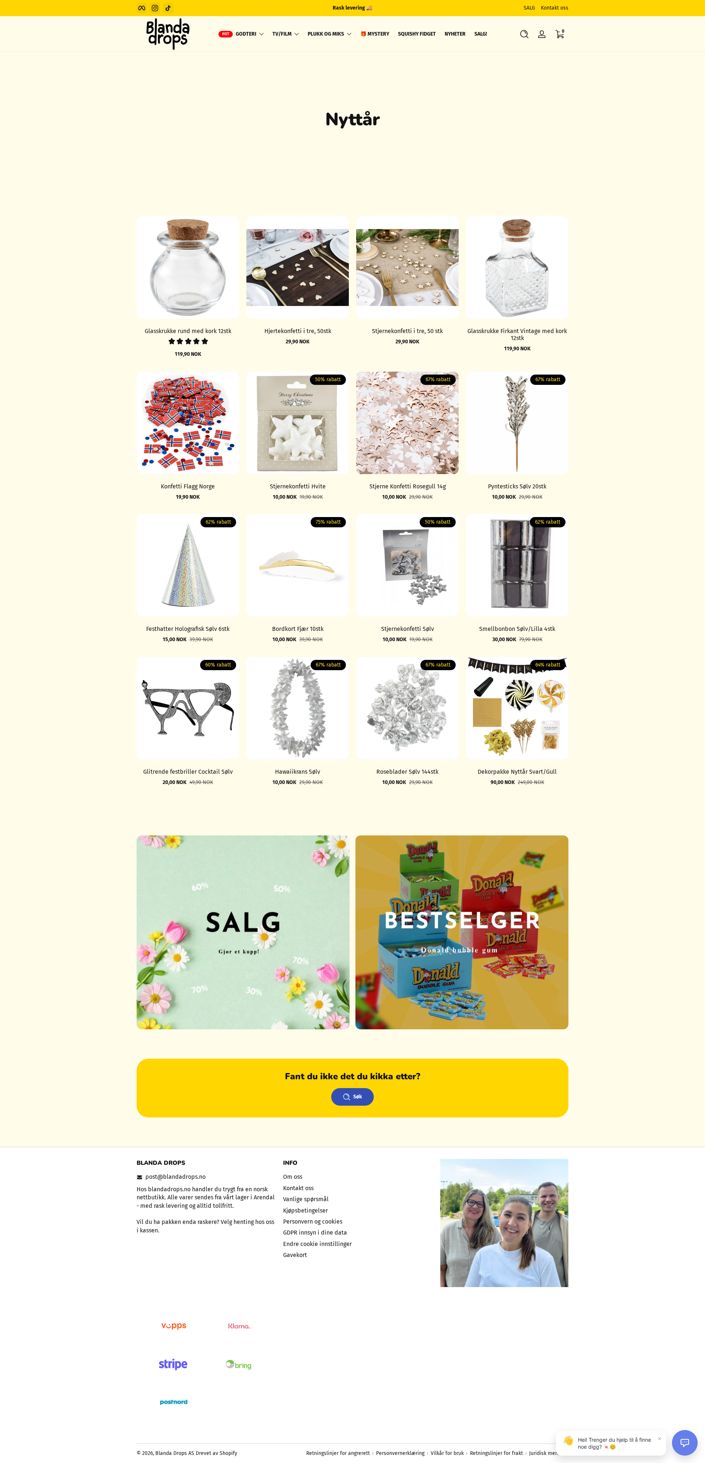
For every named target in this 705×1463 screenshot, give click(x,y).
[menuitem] (352, 1177)
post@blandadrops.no (175, 1176)
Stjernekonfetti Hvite (298, 486)
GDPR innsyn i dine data (315, 1232)
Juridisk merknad (548, 1453)
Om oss (292, 1176)
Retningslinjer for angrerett (338, 1453)
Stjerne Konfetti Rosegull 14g (407, 486)
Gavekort (295, 1254)
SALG (529, 8)
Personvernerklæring (400, 1453)
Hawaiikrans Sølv (297, 771)
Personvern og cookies (312, 1221)
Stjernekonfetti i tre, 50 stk (407, 331)
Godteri (246, 34)
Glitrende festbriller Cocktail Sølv (188, 771)
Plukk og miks (326, 34)
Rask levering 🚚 (352, 8)
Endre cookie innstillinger (317, 1243)
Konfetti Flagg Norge (188, 486)
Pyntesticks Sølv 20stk (517, 486)
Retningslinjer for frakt (496, 1453)
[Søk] (524, 34)
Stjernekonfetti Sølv (407, 628)
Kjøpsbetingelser (305, 1210)
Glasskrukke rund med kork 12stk (188, 331)
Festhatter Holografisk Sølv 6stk (187, 628)
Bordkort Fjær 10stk (297, 628)
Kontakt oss (554, 8)
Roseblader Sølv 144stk (407, 771)
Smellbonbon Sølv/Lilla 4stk (517, 628)
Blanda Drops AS (175, 1453)
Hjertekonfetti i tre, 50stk (297, 331)
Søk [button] (357, 1097)
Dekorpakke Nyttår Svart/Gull (517, 771)
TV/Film (282, 34)
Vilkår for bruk (447, 1453)
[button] (524, 34)
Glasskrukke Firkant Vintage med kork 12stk (517, 335)
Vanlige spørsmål (306, 1199)
